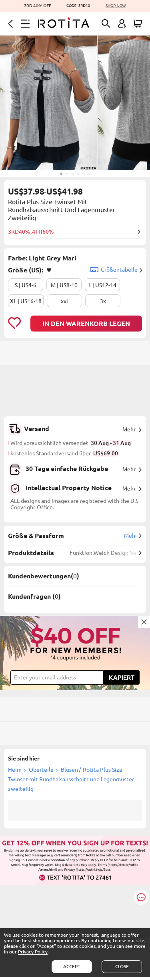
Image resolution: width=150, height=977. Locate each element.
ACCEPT (71, 966)
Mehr (129, 429)
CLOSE (122, 966)
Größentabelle (119, 269)
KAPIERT (121, 677)
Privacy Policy (33, 951)
